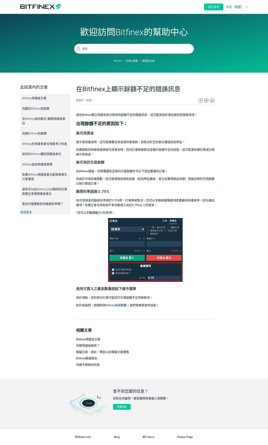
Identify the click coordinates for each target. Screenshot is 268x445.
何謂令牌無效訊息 (88, 365)
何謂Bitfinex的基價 (34, 133)
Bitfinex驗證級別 (86, 358)
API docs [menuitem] (148, 437)
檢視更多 (26, 212)
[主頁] (40, 8)
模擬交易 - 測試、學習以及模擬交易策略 (102, 352)
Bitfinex (118, 60)
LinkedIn (212, 100)
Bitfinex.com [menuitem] (83, 437)
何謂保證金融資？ (88, 345)
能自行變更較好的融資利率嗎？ (42, 204)
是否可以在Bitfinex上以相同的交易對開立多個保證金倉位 (44, 191)
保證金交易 (148, 60)
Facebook (200, 100)
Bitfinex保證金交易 (34, 98)
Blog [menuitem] (117, 437)
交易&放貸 (132, 60)
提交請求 (213, 6)
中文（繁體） (235, 7)
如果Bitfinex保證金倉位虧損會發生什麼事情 (44, 177)
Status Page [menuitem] (185, 437)
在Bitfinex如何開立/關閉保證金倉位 (43, 121)
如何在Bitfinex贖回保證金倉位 (41, 154)
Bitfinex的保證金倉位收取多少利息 (44, 144)
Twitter (206, 100)
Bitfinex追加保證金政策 (37, 164)
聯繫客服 (122, 406)
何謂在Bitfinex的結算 (35, 108)
